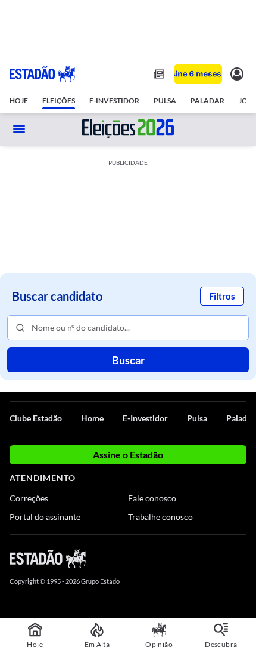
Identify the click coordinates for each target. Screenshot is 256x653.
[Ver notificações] (236, 74)
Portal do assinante (45, 517)
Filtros (222, 296)
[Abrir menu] (19, 128)
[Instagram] (220, 558)
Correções (29, 498)
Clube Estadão (36, 418)
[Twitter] (197, 558)
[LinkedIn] (240, 558)
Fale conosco (152, 498)
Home (92, 418)
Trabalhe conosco (160, 517)
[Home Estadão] (42, 74)
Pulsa (197, 418)
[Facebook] (177, 558)
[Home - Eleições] (128, 128)
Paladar (240, 418)
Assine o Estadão (128, 454)
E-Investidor (145, 418)
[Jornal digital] (158, 74)
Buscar (128, 359)
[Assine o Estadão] (198, 74)
